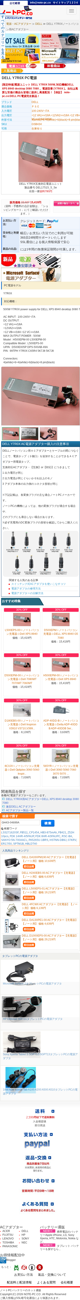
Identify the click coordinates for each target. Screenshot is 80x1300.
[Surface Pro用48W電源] (31, 274)
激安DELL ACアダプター (21, 806)
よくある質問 (46, 1282)
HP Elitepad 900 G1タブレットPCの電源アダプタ (33, 1019)
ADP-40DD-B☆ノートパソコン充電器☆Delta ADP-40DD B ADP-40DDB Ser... (60, 724)
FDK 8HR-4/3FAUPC (47, 836)
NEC (24, 1242)
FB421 (62, 832)
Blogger (11, 1260)
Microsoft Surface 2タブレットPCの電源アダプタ (32, 983)
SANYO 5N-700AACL (14, 840)
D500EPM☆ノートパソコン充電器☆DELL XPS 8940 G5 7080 (60, 634)
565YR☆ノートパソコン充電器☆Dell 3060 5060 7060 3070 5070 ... (60, 769)
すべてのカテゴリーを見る (2, 37)
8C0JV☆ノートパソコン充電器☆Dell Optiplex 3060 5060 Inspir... (22, 769)
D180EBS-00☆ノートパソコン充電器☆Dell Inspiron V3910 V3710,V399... (22, 724)
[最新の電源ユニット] (22, 65)
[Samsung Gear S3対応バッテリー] (59, 40)
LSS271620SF (10, 832)
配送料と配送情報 (19, 1282)
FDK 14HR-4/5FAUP (22, 836)
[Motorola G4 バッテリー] (20, 40)
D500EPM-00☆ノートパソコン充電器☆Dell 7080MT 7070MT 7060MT (21, 679)
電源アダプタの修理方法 (26, 588)
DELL (38, 23)
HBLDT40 (31, 843)
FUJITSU (7, 1234)
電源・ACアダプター (18, 23)
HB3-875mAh (48, 832)
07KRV (72, 840)
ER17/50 (6, 843)
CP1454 (34, 832)
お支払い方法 (23, 1274)
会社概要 (67, 1282)
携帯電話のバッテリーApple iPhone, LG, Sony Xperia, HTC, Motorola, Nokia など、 (59, 1236)
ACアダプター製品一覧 (20, 810)
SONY (25, 1238)
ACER (6, 1231)
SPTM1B (18, 843)
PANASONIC (10, 1246)
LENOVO (8, 1238)
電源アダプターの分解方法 (27, 593)
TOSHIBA (8, 1242)
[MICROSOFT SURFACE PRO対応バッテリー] (59, 55)
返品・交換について (52, 1274)
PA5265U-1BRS (38, 840)
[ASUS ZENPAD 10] (20, 55)
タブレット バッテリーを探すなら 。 (59, 1247)
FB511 (24, 832)
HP (23, 1234)
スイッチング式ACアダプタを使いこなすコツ (38, 583)
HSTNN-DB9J (58, 840)
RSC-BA (67, 836)
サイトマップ (61, 2)
